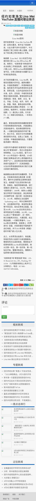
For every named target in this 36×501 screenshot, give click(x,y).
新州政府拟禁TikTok (12, 387)
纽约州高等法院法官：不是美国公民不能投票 (19, 400)
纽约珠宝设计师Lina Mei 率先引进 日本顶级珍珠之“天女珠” (19, 356)
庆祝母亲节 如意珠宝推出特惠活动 (17, 346)
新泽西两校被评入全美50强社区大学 (24, 410)
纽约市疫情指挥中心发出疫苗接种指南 (19, 475)
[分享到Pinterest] (21, 285)
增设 (27, 27)
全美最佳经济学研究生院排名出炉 (17, 290)
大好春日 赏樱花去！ (21, 442)
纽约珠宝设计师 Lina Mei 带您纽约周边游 (19, 353)
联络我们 (6, 494)
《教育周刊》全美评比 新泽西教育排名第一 (24, 427)
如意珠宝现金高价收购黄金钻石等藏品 (19, 337)
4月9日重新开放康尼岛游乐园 (16, 487)
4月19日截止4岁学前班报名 (15, 481)
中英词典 (15, 499)
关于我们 (22, 494)
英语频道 (32, 27)
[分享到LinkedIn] (26, 285)
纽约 (7, 25)
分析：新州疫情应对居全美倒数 (16, 471)
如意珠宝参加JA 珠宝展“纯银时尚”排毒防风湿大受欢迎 (19, 350)
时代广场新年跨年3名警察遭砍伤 (17, 384)
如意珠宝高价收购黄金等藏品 (16, 340)
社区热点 (30, 10)
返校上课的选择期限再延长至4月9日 (18, 484)
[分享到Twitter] (10, 285)
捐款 (14, 494)
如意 (11, 25)
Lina (19, 25)
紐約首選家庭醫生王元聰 (14, 391)
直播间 (32, 25)
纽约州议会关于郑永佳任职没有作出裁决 (19, 381)
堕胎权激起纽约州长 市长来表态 (17, 397)
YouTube (27, 25)
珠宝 (15, 25)
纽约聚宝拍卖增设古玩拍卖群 (15, 343)
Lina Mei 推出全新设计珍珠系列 (16, 359)
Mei (22, 25)
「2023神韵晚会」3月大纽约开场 (17, 374)
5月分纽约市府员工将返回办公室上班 (24, 451)
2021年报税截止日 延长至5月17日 (24, 418)
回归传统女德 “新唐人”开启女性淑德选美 (19, 371)
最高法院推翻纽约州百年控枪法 (16, 394)
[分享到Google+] (16, 285)
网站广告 (6, 499)
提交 (4, 317)
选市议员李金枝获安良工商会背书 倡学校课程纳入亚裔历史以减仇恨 (17, 294)
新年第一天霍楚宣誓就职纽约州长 (17, 378)
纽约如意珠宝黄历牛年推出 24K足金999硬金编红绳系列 (19, 330)
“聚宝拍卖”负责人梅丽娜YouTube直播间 (19, 333)
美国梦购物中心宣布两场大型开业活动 (24, 435)
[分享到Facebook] (5, 285)
